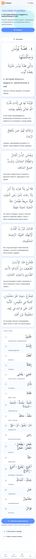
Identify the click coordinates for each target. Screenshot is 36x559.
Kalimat (6, 3)
